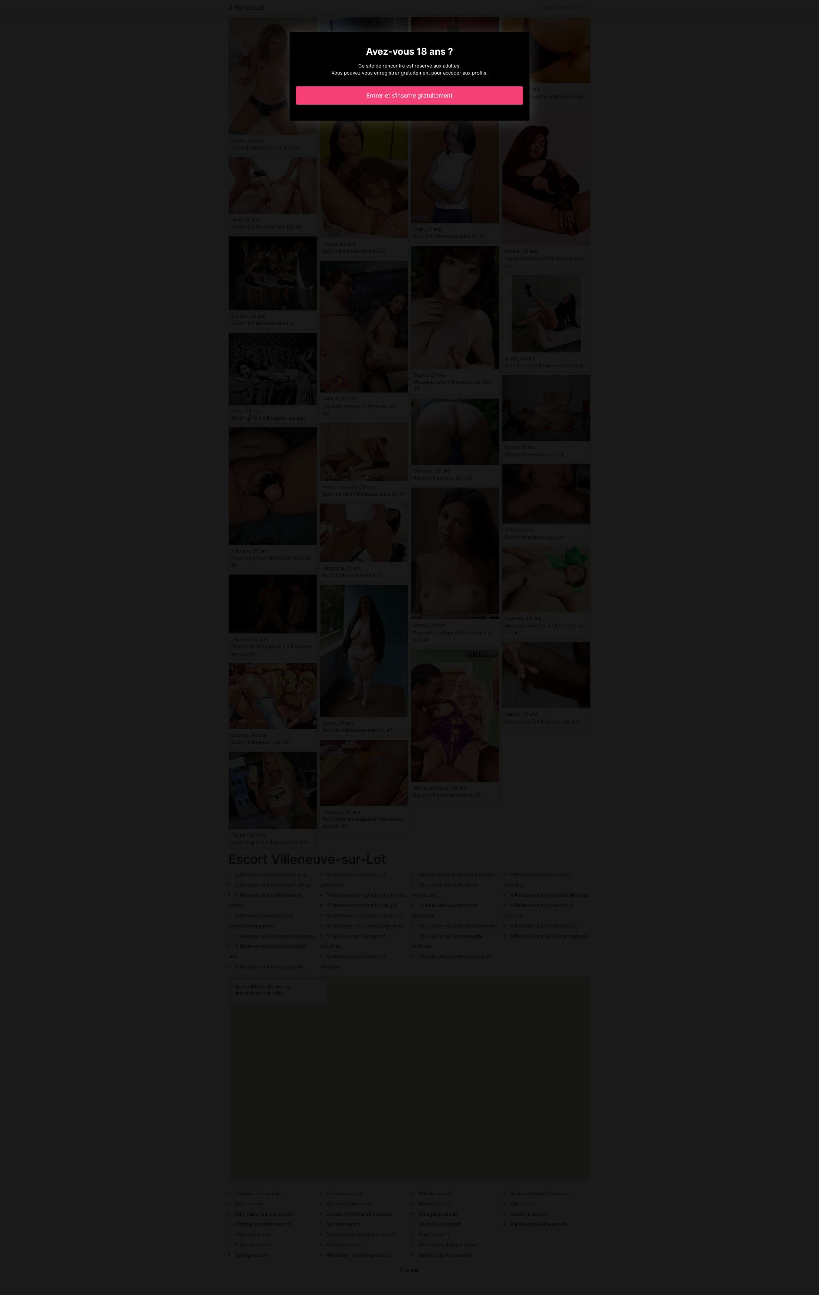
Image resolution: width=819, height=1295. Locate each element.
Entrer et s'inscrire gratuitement (409, 95)
